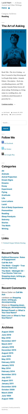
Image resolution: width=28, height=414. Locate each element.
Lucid (4, 204)
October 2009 (8, 389)
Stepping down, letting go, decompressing (14, 277)
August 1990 (7, 399)
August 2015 (7, 353)
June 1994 (6, 396)
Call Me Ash (7, 262)
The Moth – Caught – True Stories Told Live (13, 266)
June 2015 (6, 356)
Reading (5, 114)
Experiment (7, 189)
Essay (4, 186)
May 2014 (6, 368)
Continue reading (8, 104)
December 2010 (9, 386)
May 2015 (6, 359)
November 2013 (9, 374)
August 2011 (7, 380)
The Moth (6, 225)
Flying (4, 192)
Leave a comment (16, 114)
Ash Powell (6, 112)
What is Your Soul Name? (13, 311)
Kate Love (6, 315)
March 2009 (7, 393)
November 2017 (9, 341)
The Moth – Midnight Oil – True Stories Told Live (13, 272)
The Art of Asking (13, 26)
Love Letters (7, 201)
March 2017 (7, 344)
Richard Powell (8, 310)
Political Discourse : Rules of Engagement (13, 258)
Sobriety (5, 219)
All (3, 171)
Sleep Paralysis (9, 216)
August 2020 (8, 332)
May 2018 (6, 338)
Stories (5, 222)
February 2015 (8, 362)
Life (3, 198)
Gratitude (6, 195)
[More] (9, 8)
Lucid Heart (6, 3)
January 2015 (8, 365)
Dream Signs (7, 180)
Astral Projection (9, 177)
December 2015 (9, 350)
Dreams (5, 183)
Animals (5, 174)
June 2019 (6, 335)
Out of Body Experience (12, 207)
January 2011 (8, 383)
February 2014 (8, 371)
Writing (5, 229)
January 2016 (8, 347)
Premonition (7, 210)
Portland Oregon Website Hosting (14, 243)
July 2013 (6, 377)
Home (4, 8)
